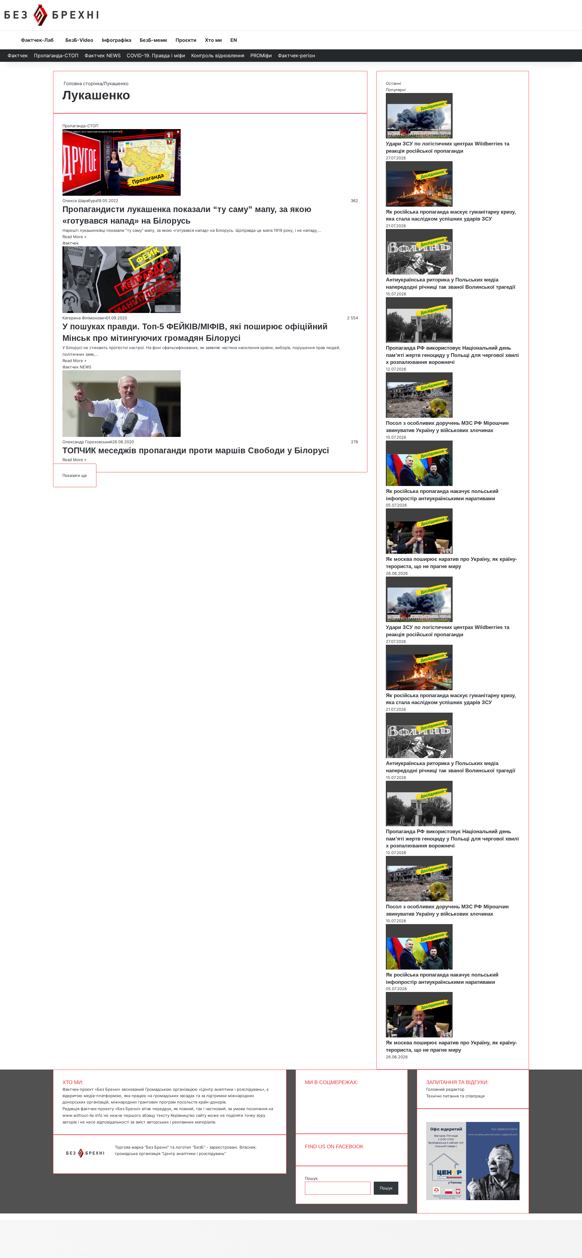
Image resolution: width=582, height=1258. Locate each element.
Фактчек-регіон (296, 55)
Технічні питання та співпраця (455, 1095)
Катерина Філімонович (84, 317)
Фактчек (18, 55)
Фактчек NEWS (103, 55)
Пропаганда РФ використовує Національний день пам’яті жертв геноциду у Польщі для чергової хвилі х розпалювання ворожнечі (452, 355)
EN (233, 40)
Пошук (311, 1178)
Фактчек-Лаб (37, 40)
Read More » (74, 236)
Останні (393, 83)
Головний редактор (445, 1089)
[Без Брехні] (51, 15)
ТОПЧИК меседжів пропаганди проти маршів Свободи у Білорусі (195, 450)
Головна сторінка (82, 83)
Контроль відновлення (217, 55)
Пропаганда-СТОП (56, 55)
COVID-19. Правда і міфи (156, 55)
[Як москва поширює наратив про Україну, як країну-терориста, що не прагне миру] (419, 552)
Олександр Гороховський (87, 441)
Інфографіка (116, 40)
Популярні (396, 89)
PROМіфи (261, 55)
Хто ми (213, 40)
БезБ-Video (79, 40)
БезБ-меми (153, 40)
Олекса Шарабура (79, 200)
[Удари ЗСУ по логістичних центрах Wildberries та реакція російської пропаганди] (419, 137)
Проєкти (186, 40)
